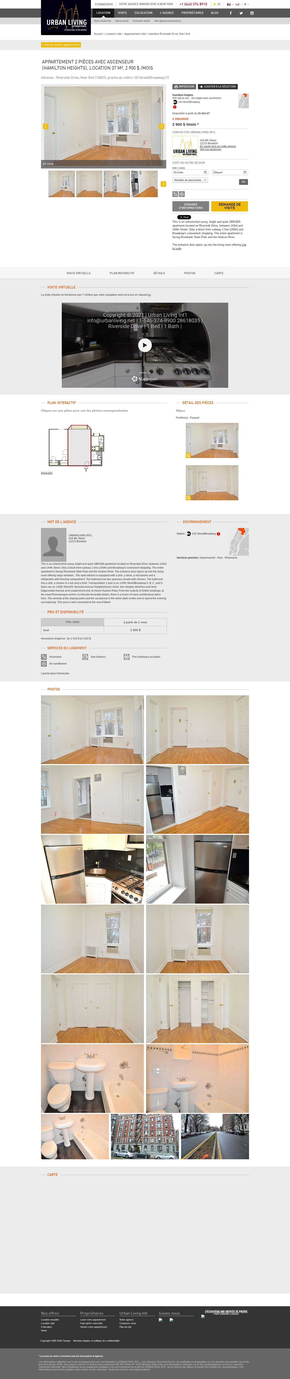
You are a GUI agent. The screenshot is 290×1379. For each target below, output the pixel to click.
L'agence (167, 12)
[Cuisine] (92, 869)
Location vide (48, 1323)
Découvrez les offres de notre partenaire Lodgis (226, 1312)
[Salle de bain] (92, 1078)
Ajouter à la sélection (220, 86)
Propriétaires (192, 12)
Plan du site (125, 1327)
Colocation (143, 12)
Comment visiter (141, 21)
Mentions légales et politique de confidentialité (96, 1340)
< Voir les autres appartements (61, 44)
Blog (214, 12)
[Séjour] (92, 729)
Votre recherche (102, 21)
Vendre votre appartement (93, 1327)
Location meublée (50, 1319)
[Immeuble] (145, 1136)
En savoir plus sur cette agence (218, 146)
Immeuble (46, 473)
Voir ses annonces (210, 149)
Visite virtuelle (79, 273)
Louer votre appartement (93, 1319)
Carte (219, 273)
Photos (189, 273)
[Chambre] (92, 939)
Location (103, 12)
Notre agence (127, 1319)
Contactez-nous (128, 1323)
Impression (186, 86)
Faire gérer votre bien (91, 1323)
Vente (122, 12)
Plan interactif (122, 273)
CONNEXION (104, 4)
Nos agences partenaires (168, 21)
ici (149, 294)
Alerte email (121, 21)
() (218, 4)
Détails (159, 273)
